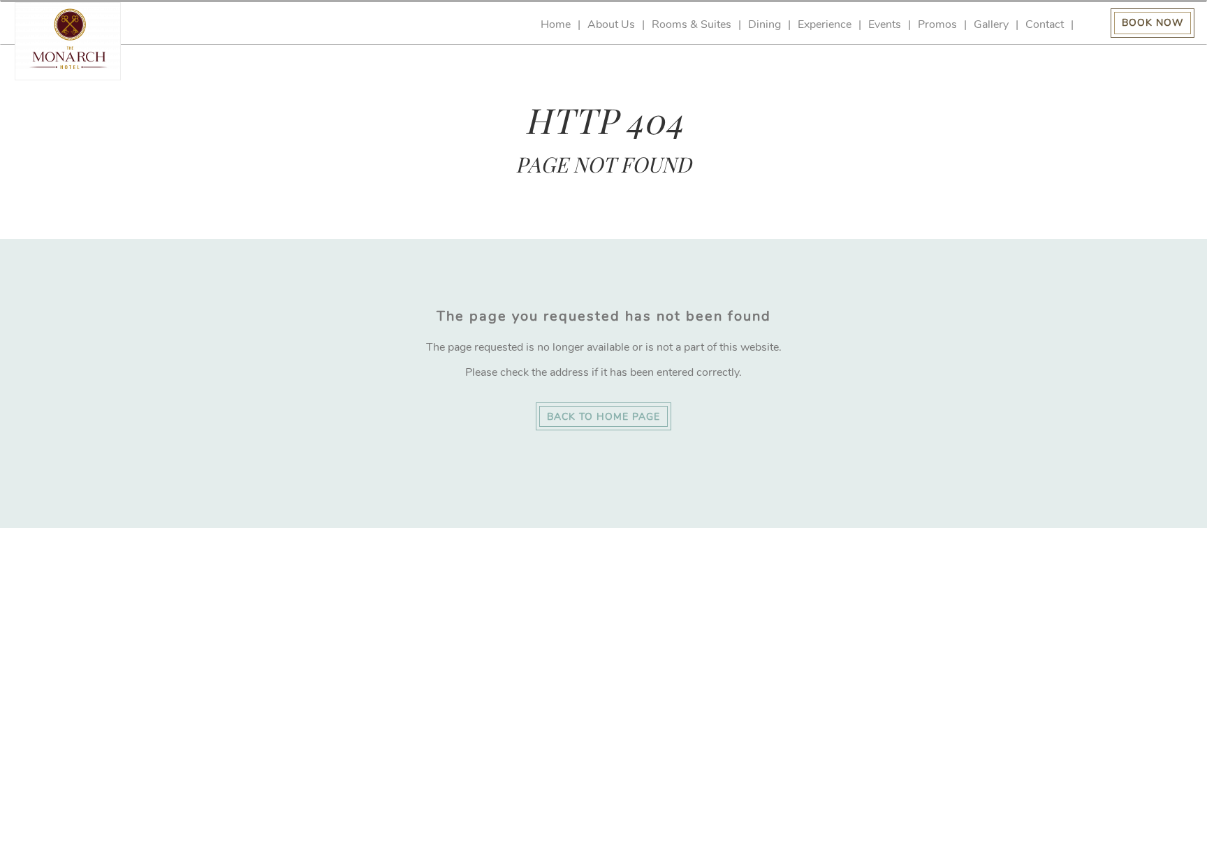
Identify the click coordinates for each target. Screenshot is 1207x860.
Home (556, 25)
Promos (937, 25)
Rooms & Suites (691, 25)
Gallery (991, 25)
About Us (611, 25)
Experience (824, 25)
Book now (1152, 22)
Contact (1044, 25)
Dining (764, 25)
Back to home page (603, 416)
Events (884, 25)
